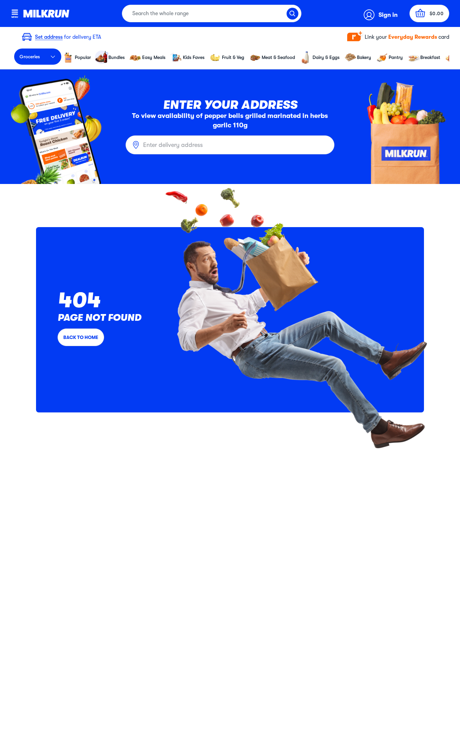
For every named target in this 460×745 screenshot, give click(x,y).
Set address (49, 37)
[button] (398, 37)
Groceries (30, 56)
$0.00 (437, 13)
